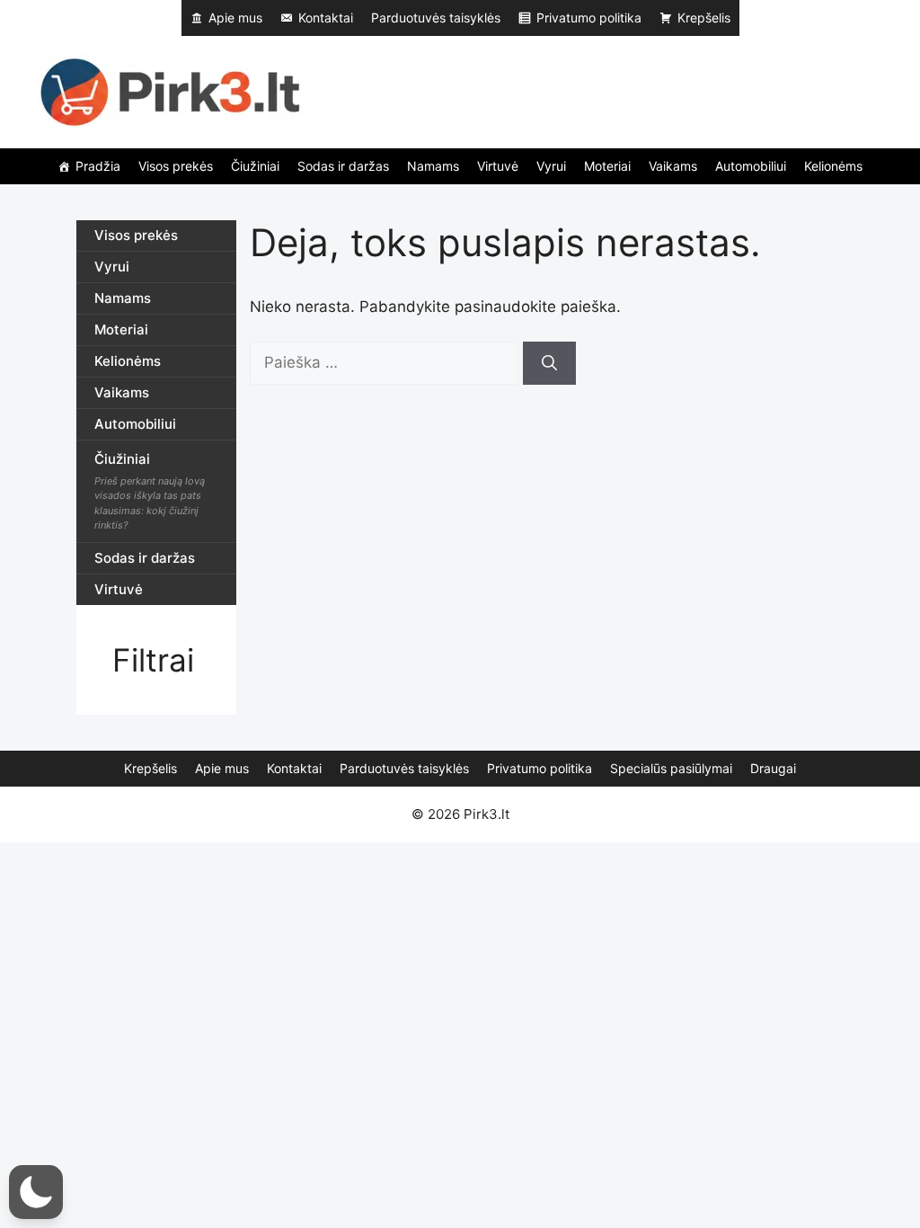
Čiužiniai (255, 166)
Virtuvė (497, 166)
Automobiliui (750, 166)
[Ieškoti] (549, 363)
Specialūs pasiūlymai (671, 768)
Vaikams (673, 166)
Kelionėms (833, 166)
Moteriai (607, 166)
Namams (433, 166)
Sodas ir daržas (343, 166)
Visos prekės (175, 166)
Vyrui (551, 166)
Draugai (773, 768)
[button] (36, 1192)
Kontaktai (325, 17)
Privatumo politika (588, 17)
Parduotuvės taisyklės (435, 17)
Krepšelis (703, 17)
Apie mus (235, 17)
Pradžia (97, 166)
